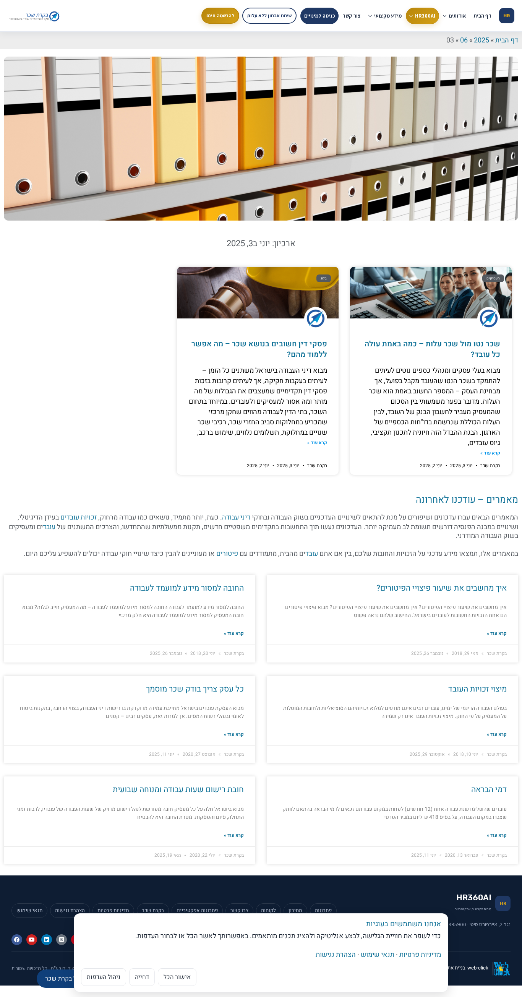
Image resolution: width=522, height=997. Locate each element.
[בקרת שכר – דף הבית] (35, 16)
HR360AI (425, 15)
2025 (481, 40)
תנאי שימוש (377, 955)
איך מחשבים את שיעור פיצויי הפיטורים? (441, 588)
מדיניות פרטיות (420, 955)
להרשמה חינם (220, 15)
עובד (49, 527)
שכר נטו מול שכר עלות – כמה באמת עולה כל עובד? (432, 349)
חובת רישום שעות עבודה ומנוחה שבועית (178, 790)
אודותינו (457, 15)
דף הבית (482, 15)
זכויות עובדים (78, 517)
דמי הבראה (489, 790)
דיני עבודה (236, 517)
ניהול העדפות (103, 977)
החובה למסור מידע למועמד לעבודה (187, 588)
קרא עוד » (490, 453)
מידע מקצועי (388, 15)
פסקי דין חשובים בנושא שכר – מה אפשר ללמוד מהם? (259, 349)
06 (464, 40)
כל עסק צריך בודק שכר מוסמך (195, 689)
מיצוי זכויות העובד (477, 689)
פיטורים (227, 554)
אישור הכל (177, 977)
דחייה (142, 977)
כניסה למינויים (319, 15)
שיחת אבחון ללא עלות (269, 15)
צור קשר (352, 15)
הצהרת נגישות (336, 955)
